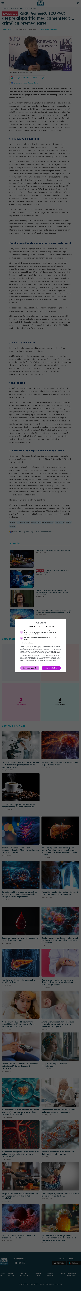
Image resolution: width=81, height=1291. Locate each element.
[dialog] (40, 645)
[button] (40, 643)
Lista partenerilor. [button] (55, 652)
